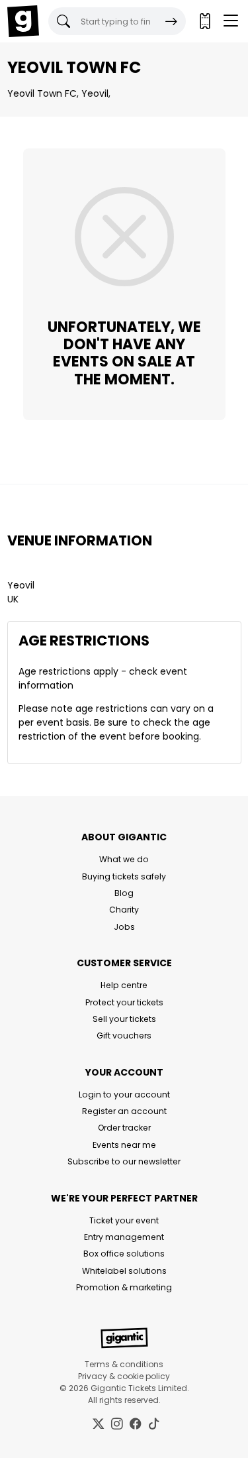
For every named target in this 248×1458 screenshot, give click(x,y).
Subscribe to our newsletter (124, 1161)
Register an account (124, 1111)
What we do (124, 859)
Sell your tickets (124, 1019)
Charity (124, 909)
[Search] (171, 21)
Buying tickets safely (124, 876)
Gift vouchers (124, 1035)
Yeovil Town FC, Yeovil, (58, 93)
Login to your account (124, 1094)
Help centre (124, 985)
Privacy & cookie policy (124, 1376)
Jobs (124, 926)
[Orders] (204, 21)
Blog (124, 893)
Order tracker (124, 1127)
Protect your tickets (124, 1002)
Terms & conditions (124, 1364)
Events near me (124, 1144)
